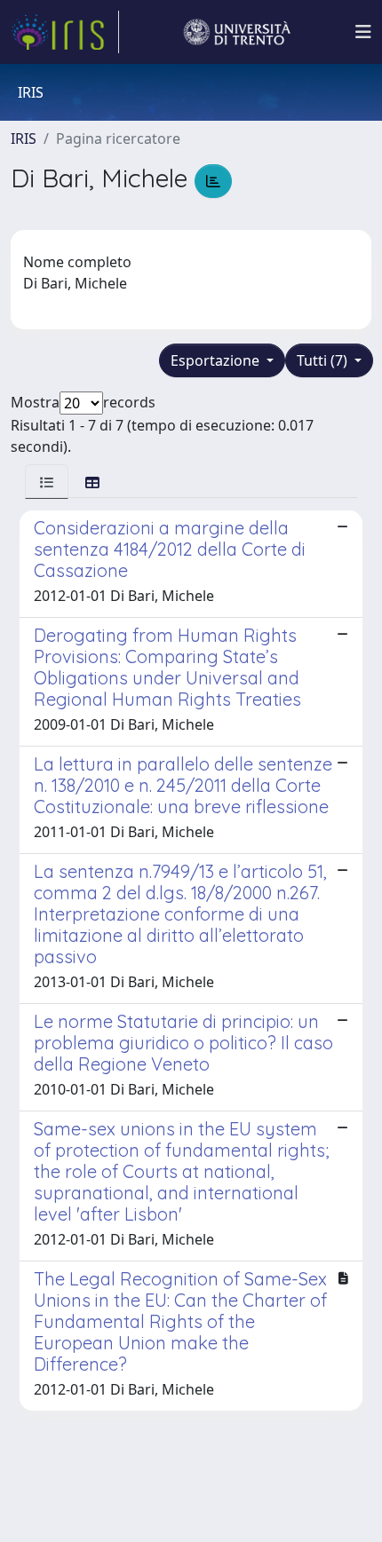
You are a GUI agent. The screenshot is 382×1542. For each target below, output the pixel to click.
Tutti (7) (324, 360)
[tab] (46, 481)
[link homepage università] (237, 32)
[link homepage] (65, 32)
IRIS (23, 138)
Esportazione (217, 360)
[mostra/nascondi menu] (363, 32)
